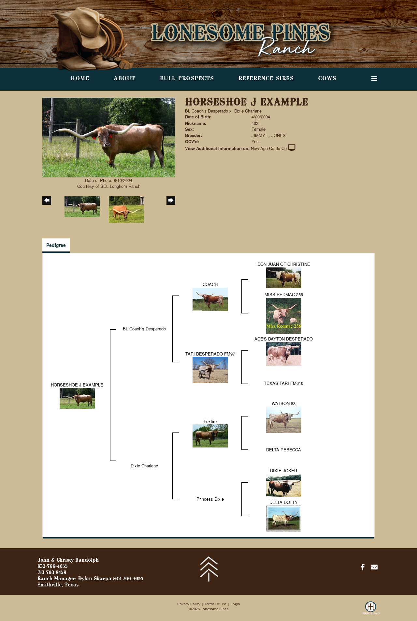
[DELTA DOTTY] (283, 518)
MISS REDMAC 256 (284, 294)
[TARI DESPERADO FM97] (210, 369)
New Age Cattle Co (269, 148)
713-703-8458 (51, 572)
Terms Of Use (215, 603)
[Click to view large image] (108, 137)
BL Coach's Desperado (206, 111)
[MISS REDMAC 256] (283, 315)
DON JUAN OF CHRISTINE (283, 264)
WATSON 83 (283, 403)
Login (235, 603)
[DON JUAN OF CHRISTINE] (283, 277)
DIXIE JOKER (283, 470)
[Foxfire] (210, 435)
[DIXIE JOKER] (283, 485)
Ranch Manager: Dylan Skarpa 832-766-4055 (90, 579)
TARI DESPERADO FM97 (210, 354)
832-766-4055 (52, 566)
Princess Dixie (210, 499)
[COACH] (210, 298)
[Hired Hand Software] (371, 611)
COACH (210, 284)
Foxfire (210, 421)
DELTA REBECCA (283, 450)
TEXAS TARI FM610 (283, 383)
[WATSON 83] (283, 419)
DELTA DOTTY (283, 502)
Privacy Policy (188, 603)
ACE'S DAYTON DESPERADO (283, 339)
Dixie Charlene (248, 111)
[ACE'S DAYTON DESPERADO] (283, 353)
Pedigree (56, 245)
